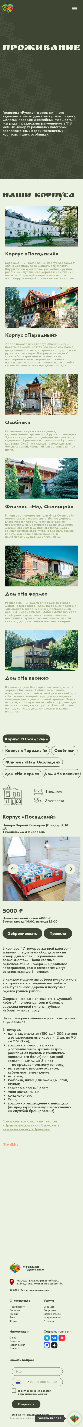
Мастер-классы (52, 1314)
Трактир (14, 1314)
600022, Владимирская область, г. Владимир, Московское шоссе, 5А (40, 1282)
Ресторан (15, 1310)
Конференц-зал (53, 1317)
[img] (8, 8)
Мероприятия (17, 1345)
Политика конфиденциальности (29, 1415)
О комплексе (20, 1300)
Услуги (49, 1300)
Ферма (13, 1321)
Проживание (17, 1307)
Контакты (14, 1348)
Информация (19, 1331)
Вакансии (15, 1341)
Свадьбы (49, 1307)
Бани (12, 1317)
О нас (13, 1338)
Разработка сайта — (33, 1418)
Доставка (49, 1321)
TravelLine (10, 1144)
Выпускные (50, 1310)
